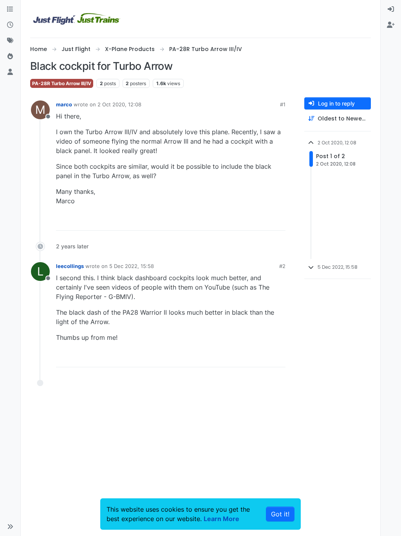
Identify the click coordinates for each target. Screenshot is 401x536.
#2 (282, 266)
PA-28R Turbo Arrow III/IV (61, 83)
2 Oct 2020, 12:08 (119, 104)
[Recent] (10, 25)
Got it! (280, 514)
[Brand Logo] (76, 18)
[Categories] (10, 9)
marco (64, 104)
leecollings (70, 266)
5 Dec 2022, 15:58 (131, 266)
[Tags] (10, 41)
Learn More (221, 519)
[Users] (10, 72)
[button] (10, 526)
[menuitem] (391, 9)
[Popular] (10, 56)
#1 (282, 104)
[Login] (391, 9)
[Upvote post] (265, 221)
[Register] (391, 25)
